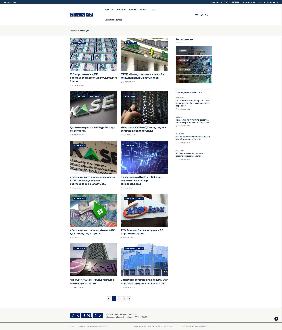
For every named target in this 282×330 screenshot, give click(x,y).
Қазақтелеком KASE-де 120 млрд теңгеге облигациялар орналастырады (141, 180)
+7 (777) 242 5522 (230, 2)
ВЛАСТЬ (132, 9)
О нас (15, 2)
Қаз (196, 15)
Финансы (180, 134)
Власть (179, 117)
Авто (140, 199)
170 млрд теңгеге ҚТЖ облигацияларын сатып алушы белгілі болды (93, 78)
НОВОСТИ (109, 9)
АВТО (152, 9)
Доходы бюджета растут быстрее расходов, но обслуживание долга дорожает (192, 103)
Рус (201, 15)
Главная (73, 31)
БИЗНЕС (143, 9)
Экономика (79, 43)
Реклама (7, 2)
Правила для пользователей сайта (93, 326)
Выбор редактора (96, 96)
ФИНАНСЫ (121, 9)
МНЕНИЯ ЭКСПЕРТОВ (113, 20)
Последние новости (188, 92)
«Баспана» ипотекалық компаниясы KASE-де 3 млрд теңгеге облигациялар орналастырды (92, 180)
